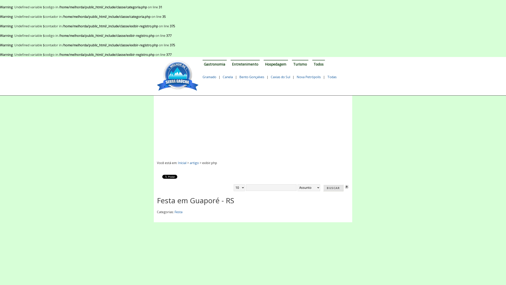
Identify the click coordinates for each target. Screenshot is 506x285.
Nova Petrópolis (309, 77)
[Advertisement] (253, 126)
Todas (332, 77)
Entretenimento (245, 64)
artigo (194, 163)
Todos (319, 64)
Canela (228, 77)
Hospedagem (275, 64)
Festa (178, 212)
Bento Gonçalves (251, 77)
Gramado (209, 77)
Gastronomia (214, 64)
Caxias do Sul (280, 77)
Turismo (300, 64)
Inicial (182, 163)
